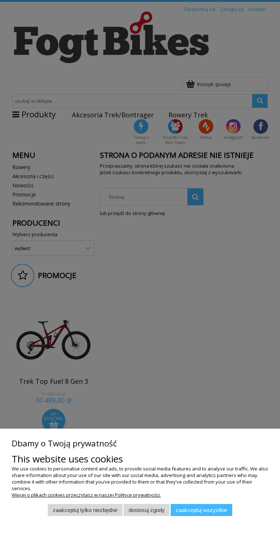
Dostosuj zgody (147, 510)
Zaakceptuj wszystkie (201, 510)
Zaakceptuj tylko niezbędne (85, 510)
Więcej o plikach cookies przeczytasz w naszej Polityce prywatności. (86, 495)
